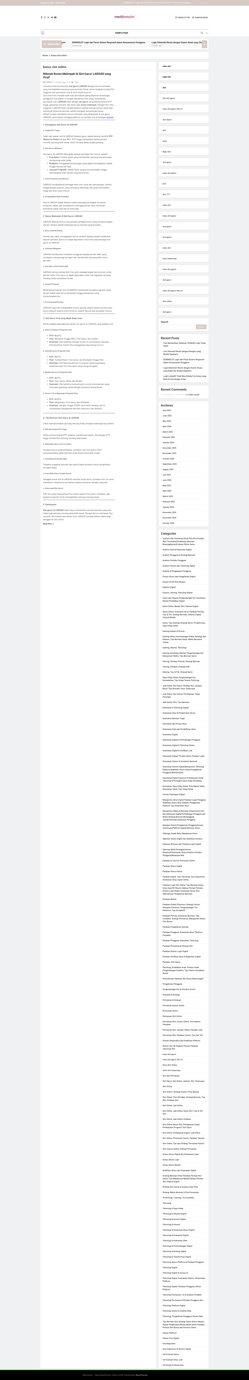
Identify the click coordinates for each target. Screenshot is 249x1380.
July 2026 (167, 410)
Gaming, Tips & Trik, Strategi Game (178, 672)
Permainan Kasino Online (173, 1005)
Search (164, 322)
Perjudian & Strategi (171, 995)
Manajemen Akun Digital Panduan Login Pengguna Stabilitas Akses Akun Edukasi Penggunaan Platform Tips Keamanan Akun (184, 803)
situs (165, 141)
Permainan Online (170, 1011)
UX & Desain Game (171, 1354)
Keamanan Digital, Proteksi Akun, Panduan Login (184, 756)
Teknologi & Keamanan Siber (175, 1240)
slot (164, 130)
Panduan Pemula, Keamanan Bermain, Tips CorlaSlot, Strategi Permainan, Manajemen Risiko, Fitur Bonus (184, 919)
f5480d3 (49, 82)
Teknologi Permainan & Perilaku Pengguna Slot (183, 1300)
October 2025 (168, 459)
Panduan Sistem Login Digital (175, 951)
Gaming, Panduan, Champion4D (176, 667)
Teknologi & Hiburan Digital (174, 1214)
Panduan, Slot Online (171, 962)
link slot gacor (169, 98)
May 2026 (167, 421)
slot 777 (166, 194)
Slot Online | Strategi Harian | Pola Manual (181, 1092)
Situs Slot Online (170, 1065)
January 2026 (168, 442)
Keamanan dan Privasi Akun (175, 724)
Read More (47, 523)
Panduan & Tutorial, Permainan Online (179, 861)
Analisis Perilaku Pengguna (174, 560)
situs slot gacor (169, 173)
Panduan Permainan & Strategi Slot (178, 946)
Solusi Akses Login (171, 1160)
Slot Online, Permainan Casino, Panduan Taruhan (184, 1138)
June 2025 (167, 480)
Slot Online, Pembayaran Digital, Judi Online (181, 1133)
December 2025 (169, 448)
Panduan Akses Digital (172, 866)
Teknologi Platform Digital (174, 1305)
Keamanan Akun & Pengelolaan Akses (179, 713)
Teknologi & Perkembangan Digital (177, 1246)
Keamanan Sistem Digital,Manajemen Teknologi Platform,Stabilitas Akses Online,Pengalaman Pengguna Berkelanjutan (183, 770)
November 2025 (169, 453)
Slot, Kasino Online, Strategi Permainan (179, 1149)
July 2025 (167, 475)
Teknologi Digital (170, 1267)
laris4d (110, 117)
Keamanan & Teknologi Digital (176, 708)
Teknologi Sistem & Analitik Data (177, 1311)
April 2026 (167, 426)
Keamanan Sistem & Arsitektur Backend (180, 761)
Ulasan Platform (170, 1333)
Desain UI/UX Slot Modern (174, 582)
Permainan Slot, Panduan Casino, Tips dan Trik (183, 1035)
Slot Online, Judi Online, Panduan (177, 1119)
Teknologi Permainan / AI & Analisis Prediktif (182, 1295)
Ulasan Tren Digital (171, 1338)
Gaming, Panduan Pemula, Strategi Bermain (181, 661)
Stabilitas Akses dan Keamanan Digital (179, 1170)
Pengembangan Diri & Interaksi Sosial (179, 989)
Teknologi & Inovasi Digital (174, 1219)
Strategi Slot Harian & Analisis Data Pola (180, 1187)
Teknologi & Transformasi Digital (177, 1257)
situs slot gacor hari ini (173, 109)
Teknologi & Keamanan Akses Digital (179, 1230)
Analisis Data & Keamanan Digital (177, 549)
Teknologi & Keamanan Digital (176, 1235)
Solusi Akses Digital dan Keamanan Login (181, 1154)
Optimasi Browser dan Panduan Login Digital (182, 844)
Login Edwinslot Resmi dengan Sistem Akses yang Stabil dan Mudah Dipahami (157, 3)
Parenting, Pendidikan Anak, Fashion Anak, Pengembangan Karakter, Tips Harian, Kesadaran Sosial (183, 970)
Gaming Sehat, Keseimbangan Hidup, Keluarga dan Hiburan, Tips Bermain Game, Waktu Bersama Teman (184, 639)
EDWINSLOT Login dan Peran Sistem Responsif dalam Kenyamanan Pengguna (63, 42)
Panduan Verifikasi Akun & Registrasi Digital (182, 956)
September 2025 (170, 464)
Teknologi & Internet (171, 1224)
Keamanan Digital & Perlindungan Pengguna (181, 740)
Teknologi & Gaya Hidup (173, 1208)
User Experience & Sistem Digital (177, 1349)
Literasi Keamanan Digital (174, 794)
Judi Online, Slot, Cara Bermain (176, 702)
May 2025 (167, 485)
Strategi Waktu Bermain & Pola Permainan (181, 1192)
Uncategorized (169, 1343)
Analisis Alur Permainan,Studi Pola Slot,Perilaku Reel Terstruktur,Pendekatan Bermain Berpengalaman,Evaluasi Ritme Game (183, 541)
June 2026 (167, 416)
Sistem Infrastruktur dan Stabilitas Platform (181, 1041)
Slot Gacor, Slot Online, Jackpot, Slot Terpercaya (183, 1081)
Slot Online (167, 1086)
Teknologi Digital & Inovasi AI (175, 1273)
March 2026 (168, 432)
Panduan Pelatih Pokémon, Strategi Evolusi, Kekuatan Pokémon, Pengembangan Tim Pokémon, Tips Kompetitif (181, 907)
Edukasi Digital (169, 587)
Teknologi (167, 1203)
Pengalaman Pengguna (172, 984)
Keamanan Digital (170, 734)
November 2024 (169, 518)
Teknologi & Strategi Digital (174, 1251)
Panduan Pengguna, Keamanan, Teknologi (180, 940)
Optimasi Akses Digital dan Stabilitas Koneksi (182, 839)
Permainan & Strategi (172, 1000)
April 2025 (167, 491)
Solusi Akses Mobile (172, 1165)
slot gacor (167, 162)
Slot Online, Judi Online (173, 1105)
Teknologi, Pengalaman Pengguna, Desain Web (183, 1316)
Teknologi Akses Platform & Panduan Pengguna (183, 1262)
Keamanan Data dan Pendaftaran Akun (179, 729)
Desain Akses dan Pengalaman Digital (179, 576)
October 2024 (168, 523)
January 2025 (168, 507)
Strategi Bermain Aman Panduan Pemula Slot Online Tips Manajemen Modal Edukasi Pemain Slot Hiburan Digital (183, 1179)
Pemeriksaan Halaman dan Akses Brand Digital (183, 979)
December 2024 (169, 512)
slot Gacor (167, 120)
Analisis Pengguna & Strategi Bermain (179, 555)
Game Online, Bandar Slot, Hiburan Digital (180, 606)
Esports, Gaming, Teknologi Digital (177, 593)
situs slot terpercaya (171, 1070)
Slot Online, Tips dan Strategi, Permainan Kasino (183, 1143)
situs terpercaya (170, 258)
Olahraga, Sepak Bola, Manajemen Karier (180, 833)
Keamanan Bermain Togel (174, 718)
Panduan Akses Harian (172, 871)
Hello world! (194, 395)
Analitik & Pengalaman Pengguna (177, 571)
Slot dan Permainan (171, 1076)
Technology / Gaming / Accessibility (178, 1198)
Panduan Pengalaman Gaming (175, 927)
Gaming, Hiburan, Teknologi (174, 647)
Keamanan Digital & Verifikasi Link (177, 750)
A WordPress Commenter (174, 394)
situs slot (167, 205)
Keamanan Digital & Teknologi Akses (179, 745)
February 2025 (169, 501)
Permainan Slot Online (172, 1016)
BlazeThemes (141, 1375)
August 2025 (168, 469)
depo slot (167, 152)
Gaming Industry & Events (174, 631)
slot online (167, 301)
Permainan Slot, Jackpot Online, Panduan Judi (182, 1030)
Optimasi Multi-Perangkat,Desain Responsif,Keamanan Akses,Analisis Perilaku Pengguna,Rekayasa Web (182, 852)
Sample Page (121, 33)
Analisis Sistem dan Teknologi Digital (179, 566)
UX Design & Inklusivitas (173, 1365)
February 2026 (169, 437)
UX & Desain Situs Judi (172, 1360)
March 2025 (168, 496)
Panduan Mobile (170, 899)
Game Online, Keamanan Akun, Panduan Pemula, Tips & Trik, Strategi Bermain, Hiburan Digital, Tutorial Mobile (183, 615)
